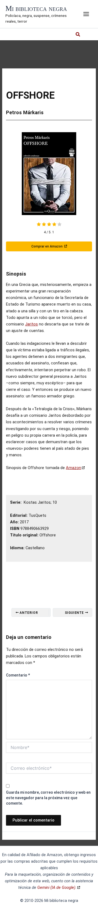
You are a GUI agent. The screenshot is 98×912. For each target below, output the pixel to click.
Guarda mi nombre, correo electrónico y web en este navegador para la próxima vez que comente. (48, 797)
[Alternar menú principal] (86, 14)
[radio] (39, 225)
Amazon (73, 467)
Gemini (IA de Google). (56, 887)
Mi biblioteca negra (36, 8)
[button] (78, 35)
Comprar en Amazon (47, 246)
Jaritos (31, 324)
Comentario (18, 675)
